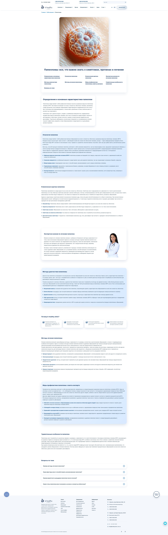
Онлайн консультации (65, 506)
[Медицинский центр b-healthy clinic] (46, 7)
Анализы (60, 7)
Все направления (80, 501)
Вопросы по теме (49, 88)
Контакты (94, 508)
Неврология (78, 511)
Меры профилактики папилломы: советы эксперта (94, 82)
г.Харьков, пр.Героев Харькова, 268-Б (86, 2)
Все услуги (63, 501)
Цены (98, 7)
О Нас (93, 506)
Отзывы (93, 504)
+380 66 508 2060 (59, 1)
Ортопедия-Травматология (82, 515)
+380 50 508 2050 (83, 1)
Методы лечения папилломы (73, 82)
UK (111, 7)
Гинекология (79, 506)
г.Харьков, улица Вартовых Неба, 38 (62, 2)
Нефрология (79, 513)
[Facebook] (121, 531)
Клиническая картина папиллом (91, 77)
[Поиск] (125, 2)
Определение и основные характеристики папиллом (52, 77)
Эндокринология (79, 517)
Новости (93, 510)
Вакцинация (68, 7)
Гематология (79, 504)
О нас (103, 7)
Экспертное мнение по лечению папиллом (112, 77)
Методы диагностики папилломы (50, 82)
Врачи (76, 7)
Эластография (64, 510)
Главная (43, 12)
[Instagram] (125, 531)
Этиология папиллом (71, 76)
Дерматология (79, 508)
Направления (83, 7)
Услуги (92, 7)
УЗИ (62, 508)
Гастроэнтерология (80, 503)
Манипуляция (63, 511)
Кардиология (79, 510)
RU (114, 7)
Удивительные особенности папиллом (114, 82)
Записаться (122, 7)
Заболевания (50, 12)
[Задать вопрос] (165, 523)
